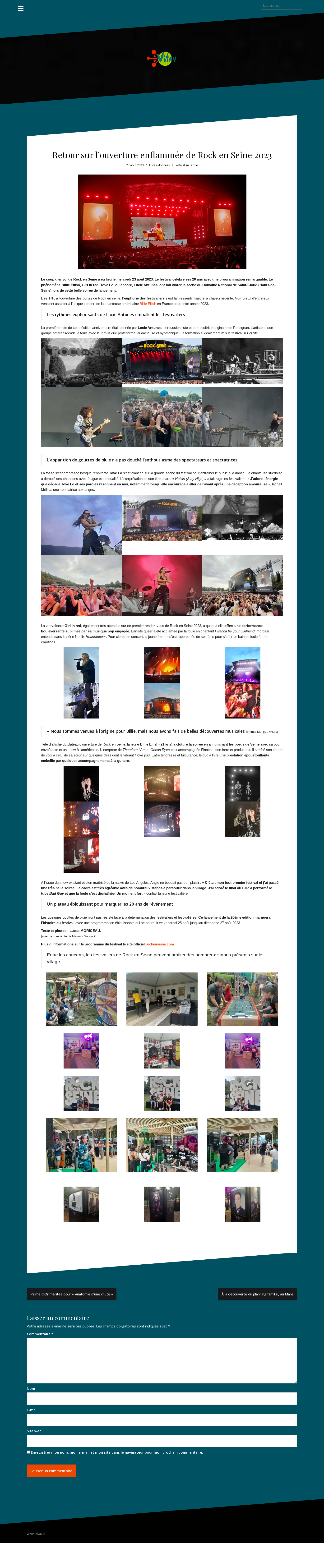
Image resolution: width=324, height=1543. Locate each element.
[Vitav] (162, 58)
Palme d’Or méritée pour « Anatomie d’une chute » (71, 1294)
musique (192, 165)
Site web (34, 1430)
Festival (180, 165)
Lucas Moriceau (159, 165)
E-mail (32, 1409)
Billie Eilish (148, 304)
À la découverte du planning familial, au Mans (258, 1294)
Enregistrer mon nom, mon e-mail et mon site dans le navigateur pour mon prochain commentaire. (117, 1452)
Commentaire (40, 1333)
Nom (31, 1388)
